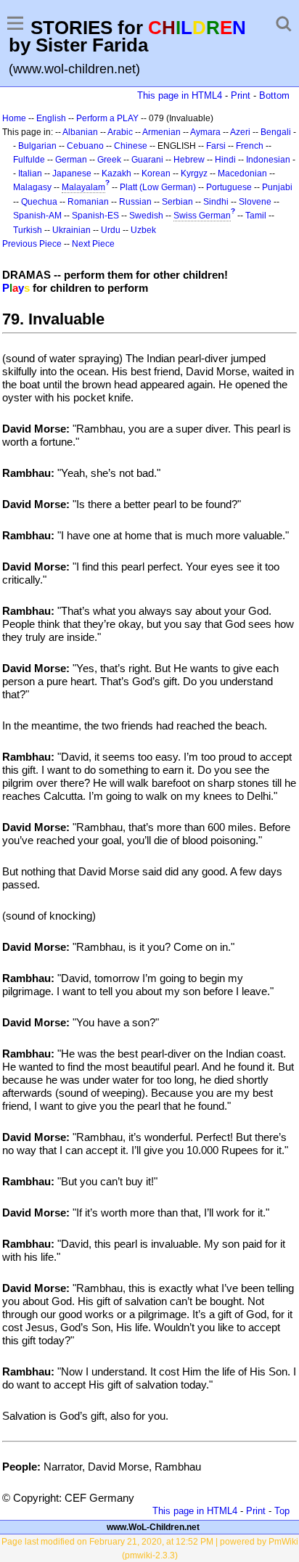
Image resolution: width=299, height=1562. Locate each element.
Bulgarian (37, 146)
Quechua (39, 202)
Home (14, 118)
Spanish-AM (37, 215)
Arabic (120, 132)
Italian (30, 173)
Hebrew (189, 160)
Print (240, 95)
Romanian (88, 202)
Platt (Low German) (158, 187)
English (51, 118)
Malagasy (32, 187)
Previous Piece (32, 244)
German (71, 160)
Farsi (216, 146)
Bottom (274, 95)
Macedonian (242, 173)
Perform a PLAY (107, 118)
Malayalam (83, 187)
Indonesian (268, 160)
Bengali (276, 132)
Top (282, 1510)
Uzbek (143, 230)
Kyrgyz (194, 173)
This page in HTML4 (179, 95)
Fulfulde (29, 160)
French (249, 146)
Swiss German (202, 215)
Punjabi (277, 187)
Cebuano (85, 146)
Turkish (27, 230)
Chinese (130, 146)
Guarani (147, 160)
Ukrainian (71, 230)
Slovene (255, 202)
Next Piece (93, 244)
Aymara (205, 132)
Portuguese (229, 187)
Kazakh (116, 173)
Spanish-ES (95, 215)
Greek (109, 160)
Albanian (80, 132)
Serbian (177, 202)
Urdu (110, 230)
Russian (135, 202)
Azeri (240, 132)
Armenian (161, 132)
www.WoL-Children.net (153, 1527)
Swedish (146, 215)
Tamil (255, 215)
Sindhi (216, 202)
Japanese (71, 173)
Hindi (225, 160)
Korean (156, 173)
